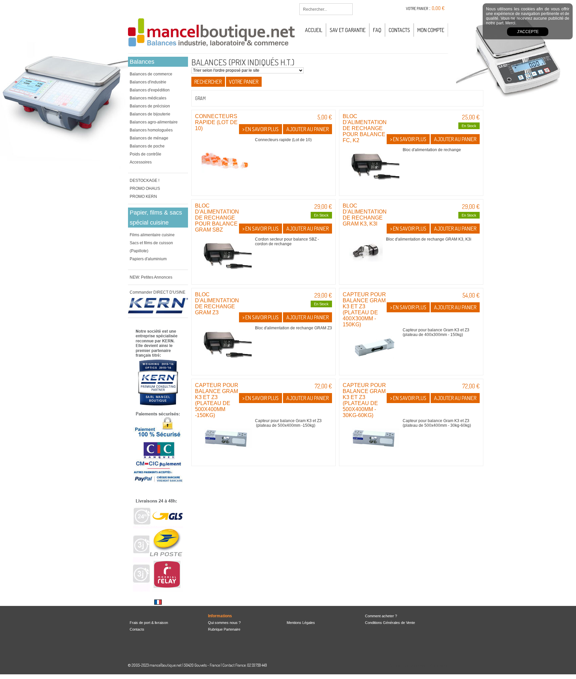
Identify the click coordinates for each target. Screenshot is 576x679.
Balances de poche (147, 146)
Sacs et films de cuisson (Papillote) (151, 247)
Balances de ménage (149, 138)
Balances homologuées (151, 130)
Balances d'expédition (150, 90)
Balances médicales (148, 98)
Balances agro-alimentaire (154, 122)
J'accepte (528, 31)
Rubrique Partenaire (224, 629)
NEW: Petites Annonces (151, 277)
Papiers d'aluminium (148, 259)
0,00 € (438, 8)
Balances (142, 61)
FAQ (377, 30)
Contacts (399, 30)
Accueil (313, 30)
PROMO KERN (143, 196)
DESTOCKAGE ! (144, 180)
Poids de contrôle (145, 154)
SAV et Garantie (348, 30)
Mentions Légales (301, 623)
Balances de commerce (151, 74)
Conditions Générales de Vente (390, 623)
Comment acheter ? (381, 616)
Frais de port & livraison (149, 623)
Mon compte (430, 30)
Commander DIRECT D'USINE (157, 292)
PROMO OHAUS (145, 188)
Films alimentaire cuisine (152, 235)
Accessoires (141, 162)
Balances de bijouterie (150, 114)
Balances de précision (150, 106)
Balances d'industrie (148, 82)
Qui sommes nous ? (224, 623)
